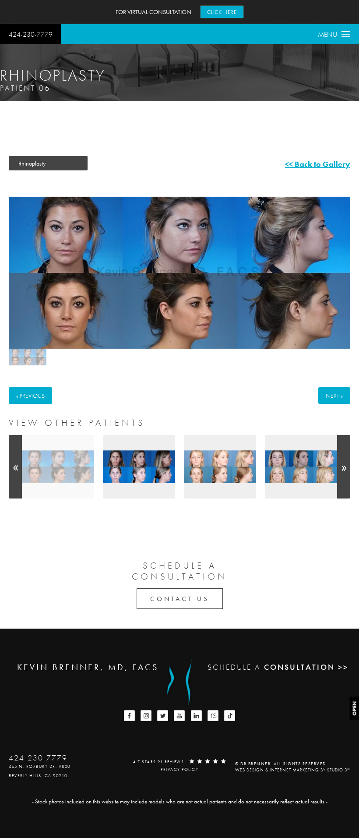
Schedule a (179, 571)
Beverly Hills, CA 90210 (38, 775)
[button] (129, 715)
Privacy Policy (179, 769)
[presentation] (15, 467)
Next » (334, 396)
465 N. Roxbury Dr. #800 (39, 766)
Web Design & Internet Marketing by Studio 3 (292, 770)
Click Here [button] (222, 12)
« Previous (30, 396)
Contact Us (179, 598)
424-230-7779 (31, 34)
